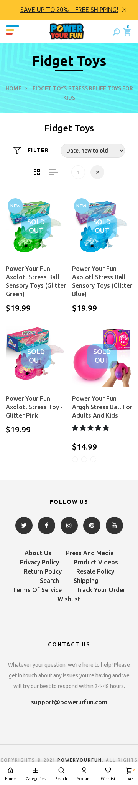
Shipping (86, 580)
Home (13, 88)
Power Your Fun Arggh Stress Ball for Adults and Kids (102, 407)
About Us (38, 552)
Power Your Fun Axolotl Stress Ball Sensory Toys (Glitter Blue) (102, 281)
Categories (36, 779)
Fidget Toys (50, 88)
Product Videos (96, 562)
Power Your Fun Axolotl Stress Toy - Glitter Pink (34, 407)
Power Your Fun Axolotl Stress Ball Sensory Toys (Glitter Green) (36, 281)
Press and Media (90, 552)
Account (84, 779)
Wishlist (69, 599)
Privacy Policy (39, 562)
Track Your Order (100, 589)
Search (49, 580)
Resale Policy (95, 571)
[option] (69, 10)
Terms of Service (37, 589)
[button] (91, 427)
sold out (36, 226)
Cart (129, 774)
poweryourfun (80, 760)
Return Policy (43, 571)
